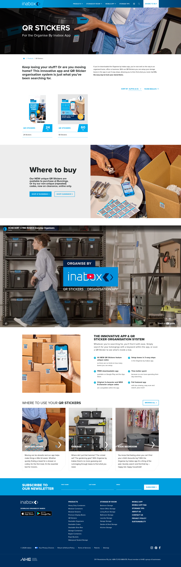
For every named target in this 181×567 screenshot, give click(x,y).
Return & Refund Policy (66, 548)
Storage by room (93, 4)
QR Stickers (72, 518)
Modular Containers (75, 508)
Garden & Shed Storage (108, 524)
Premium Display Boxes (76, 515)
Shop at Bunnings (40, 194)
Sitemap (106, 548)
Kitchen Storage (106, 527)
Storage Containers (75, 530)
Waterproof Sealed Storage (78, 540)
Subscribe (150, 487)
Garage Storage (105, 521)
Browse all (150, 402)
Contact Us (137, 515)
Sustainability (139, 521)
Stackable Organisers (76, 521)
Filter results (150, 89)
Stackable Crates (74, 524)
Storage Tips (124, 4)
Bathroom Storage (106, 515)
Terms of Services (84, 548)
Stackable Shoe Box (75, 527)
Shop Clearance (64, 194)
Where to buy (151, 4)
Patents (97, 548)
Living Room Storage (107, 512)
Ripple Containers (74, 534)
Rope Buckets (73, 537)
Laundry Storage (106, 518)
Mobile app (109, 4)
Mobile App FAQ (139, 505)
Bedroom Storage (106, 505)
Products (77, 4)
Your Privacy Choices (46, 548)
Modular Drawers (74, 512)
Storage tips (138, 508)
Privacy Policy (139, 518)
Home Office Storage (107, 508)
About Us (136, 511)
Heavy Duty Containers (76, 505)
